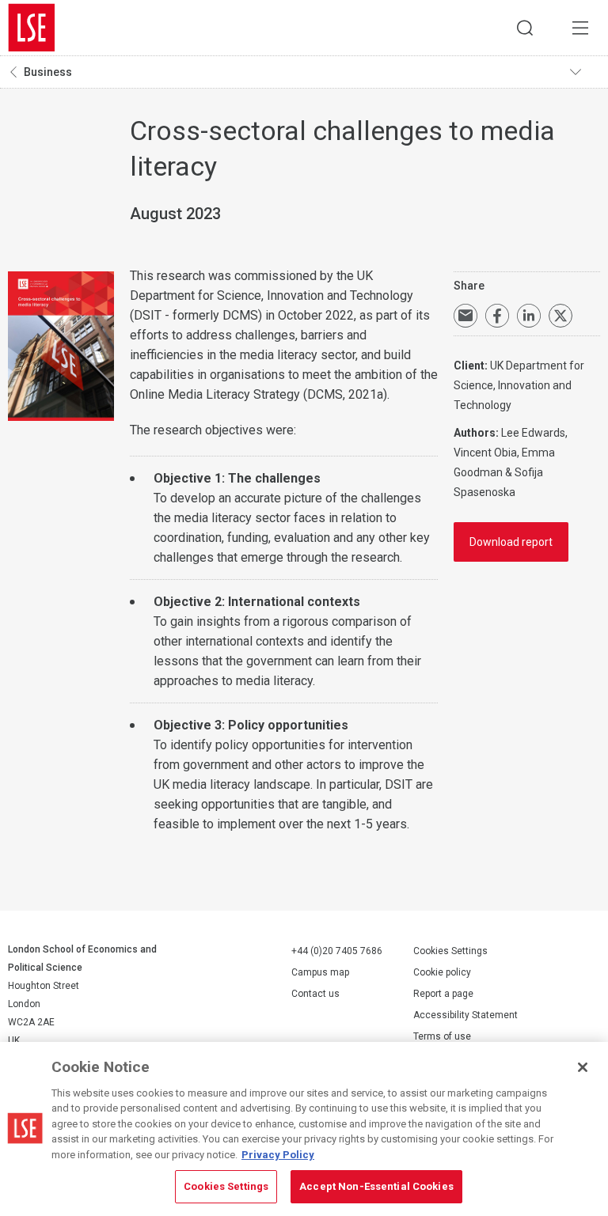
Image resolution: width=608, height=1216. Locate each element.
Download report (511, 542)
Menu (580, 27)
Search (525, 27)
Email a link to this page (465, 316)
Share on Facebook (497, 316)
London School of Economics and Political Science (31, 27)
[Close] (582, 1067)
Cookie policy (442, 972)
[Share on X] (560, 316)
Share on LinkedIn (529, 316)
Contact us (315, 993)
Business (48, 72)
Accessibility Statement (465, 1015)
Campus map (320, 972)
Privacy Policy (277, 1155)
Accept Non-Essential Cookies (376, 1186)
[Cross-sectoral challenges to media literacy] (61, 347)
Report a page (443, 993)
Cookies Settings (450, 951)
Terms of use (442, 1036)
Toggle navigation (585, 72)
